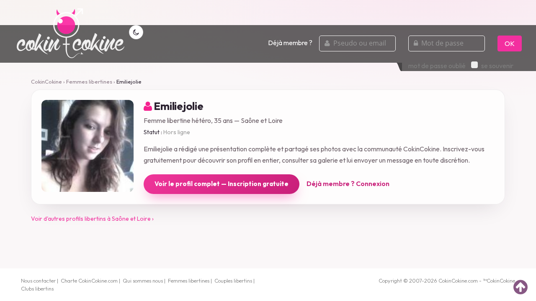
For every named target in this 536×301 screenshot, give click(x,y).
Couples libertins (233, 280)
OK (510, 43)
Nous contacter (38, 280)
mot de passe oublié (437, 65)
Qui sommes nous (143, 280)
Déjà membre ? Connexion (348, 183)
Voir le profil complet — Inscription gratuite (222, 184)
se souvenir (497, 65)
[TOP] (520, 286)
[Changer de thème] (136, 32)
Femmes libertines (89, 81)
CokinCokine (46, 81)
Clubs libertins (37, 288)
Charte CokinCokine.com (89, 280)
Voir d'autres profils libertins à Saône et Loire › (92, 218)
